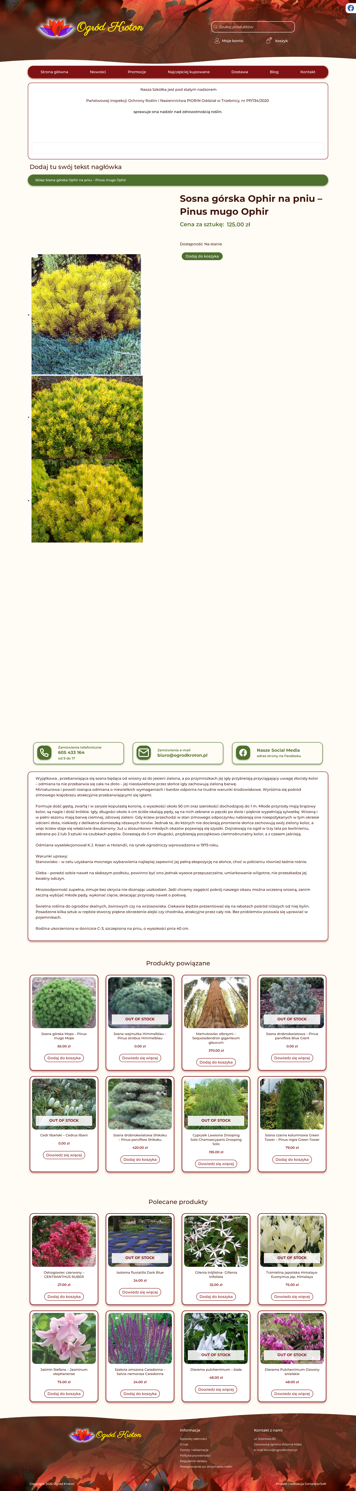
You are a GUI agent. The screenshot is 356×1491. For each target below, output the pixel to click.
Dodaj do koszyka (202, 256)
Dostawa (239, 72)
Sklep (39, 180)
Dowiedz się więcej (140, 1058)
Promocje (137, 72)
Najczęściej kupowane (189, 72)
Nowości (98, 72)
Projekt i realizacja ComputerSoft (301, 1484)
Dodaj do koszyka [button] (64, 1058)
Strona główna (54, 72)
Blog (274, 72)
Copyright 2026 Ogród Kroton (52, 1484)
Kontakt (307, 72)
